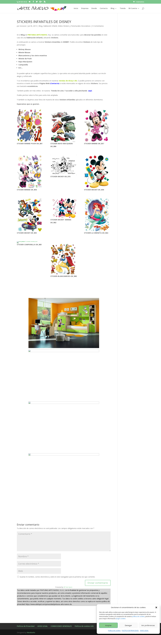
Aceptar (108, 625)
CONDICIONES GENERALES (61, 626)
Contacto (104, 8)
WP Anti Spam (68, 587)
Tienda (123, 8)
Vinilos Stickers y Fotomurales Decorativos (74, 26)
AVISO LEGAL (144, 631)
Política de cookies (114, 631)
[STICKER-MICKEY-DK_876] (63, 165)
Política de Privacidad (25, 626)
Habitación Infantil (50, 26)
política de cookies (138, 616)
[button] (156, 607)
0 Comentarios (98, 26)
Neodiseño (31, 632)
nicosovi (23, 26)
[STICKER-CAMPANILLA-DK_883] (30, 242)
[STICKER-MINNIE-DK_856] (30, 171)
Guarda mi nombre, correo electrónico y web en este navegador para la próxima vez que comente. (57, 577)
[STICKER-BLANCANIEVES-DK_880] (63, 258)
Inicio (76, 8)
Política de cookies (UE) (84, 626)
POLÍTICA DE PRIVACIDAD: (130, 631)
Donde (94, 8)
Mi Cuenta (133, 8)
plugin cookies (121, 619)
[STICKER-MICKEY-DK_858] (97, 171)
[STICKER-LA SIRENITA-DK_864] (97, 215)
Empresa (84, 8)
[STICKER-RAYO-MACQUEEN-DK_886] (63, 125)
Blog (112, 8)
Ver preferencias (148, 625)
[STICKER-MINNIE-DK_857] (97, 125)
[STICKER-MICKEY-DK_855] (30, 215)
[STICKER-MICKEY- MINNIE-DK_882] (63, 208)
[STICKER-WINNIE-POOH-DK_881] (30, 125)
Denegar (128, 625)
